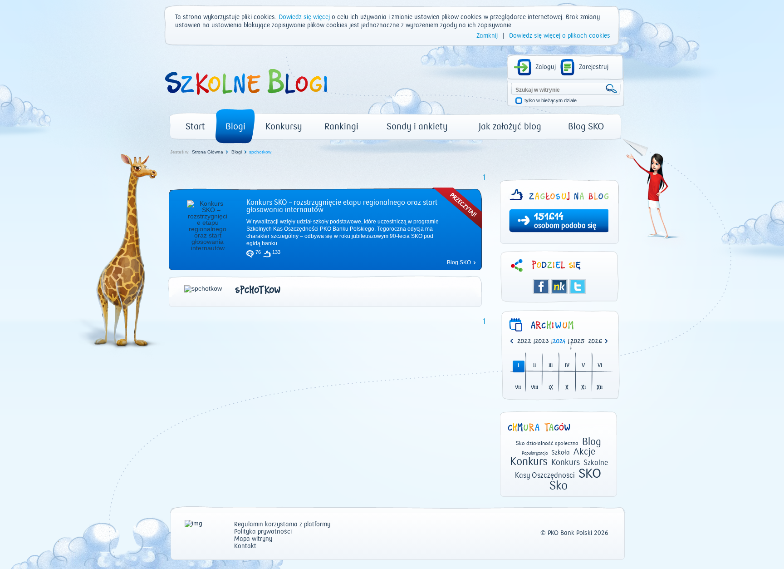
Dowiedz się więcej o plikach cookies (559, 36)
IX (551, 388)
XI (583, 388)
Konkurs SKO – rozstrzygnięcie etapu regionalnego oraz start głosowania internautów (341, 206)
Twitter (577, 286)
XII (600, 388)
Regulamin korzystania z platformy (282, 524)
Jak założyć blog (510, 126)
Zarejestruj (593, 67)
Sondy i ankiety (417, 126)
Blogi (235, 126)
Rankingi (341, 126)
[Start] (245, 98)
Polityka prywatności (263, 532)
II (534, 365)
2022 (524, 341)
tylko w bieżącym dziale (550, 100)
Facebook (541, 286)
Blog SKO (586, 126)
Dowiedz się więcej (304, 17)
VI (600, 365)
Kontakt (245, 546)
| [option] (526, 342)
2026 (595, 341)
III (551, 365)
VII (518, 388)
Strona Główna (207, 151)
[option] (597, 342)
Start (195, 126)
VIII (534, 388)
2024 (559, 341)
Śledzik (559, 286)
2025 (577, 341)
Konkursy (283, 126)
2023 (542, 341)
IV (567, 365)
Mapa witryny (253, 539)
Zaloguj (545, 67)
